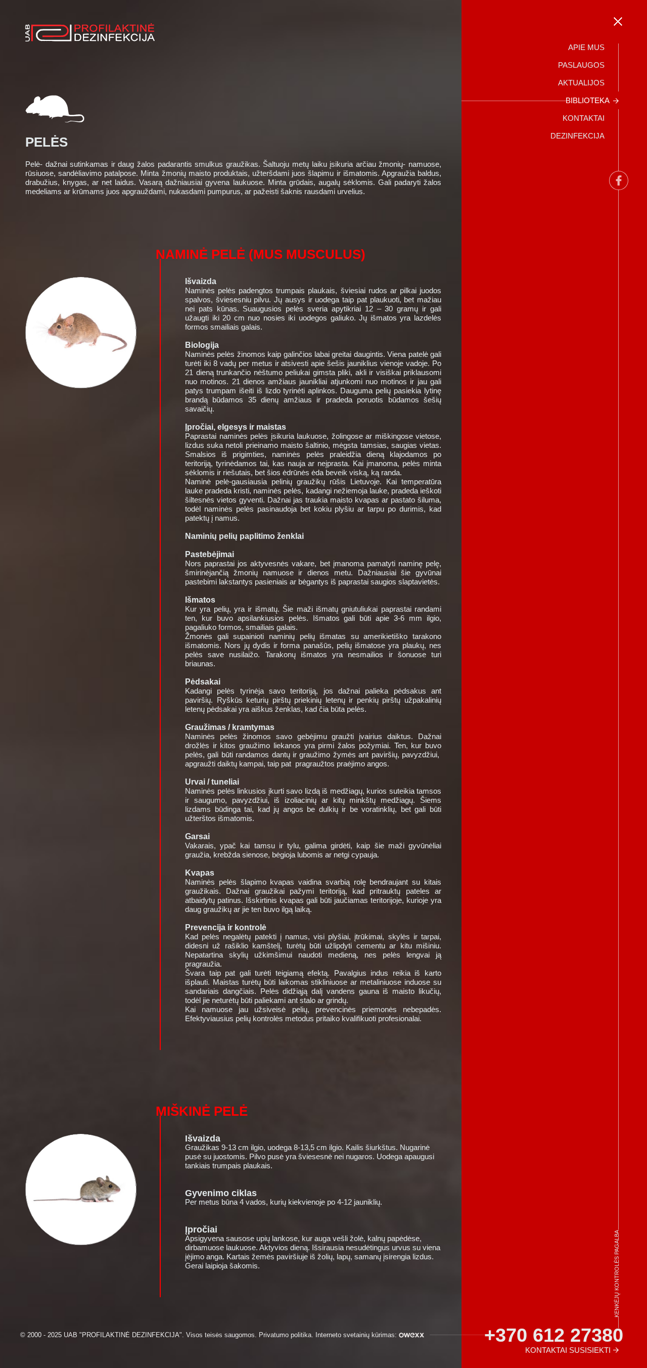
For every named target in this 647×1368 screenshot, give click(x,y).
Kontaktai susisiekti (568, 1350)
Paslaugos (581, 65)
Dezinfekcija (577, 135)
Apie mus (586, 47)
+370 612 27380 (553, 1335)
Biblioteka (588, 100)
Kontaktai (584, 118)
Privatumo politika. (286, 1335)
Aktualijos (581, 82)
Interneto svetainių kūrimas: (357, 1335)
